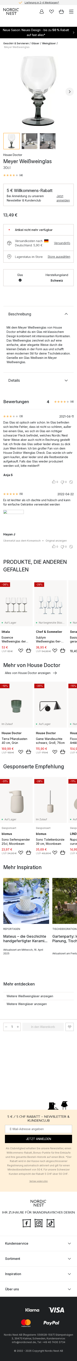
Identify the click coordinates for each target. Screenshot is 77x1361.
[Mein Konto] (42, 11)
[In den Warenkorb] (28, 650)
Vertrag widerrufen (38, 1181)
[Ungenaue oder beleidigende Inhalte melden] (71, 482)
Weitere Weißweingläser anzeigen (30, 996)
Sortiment (12, 1259)
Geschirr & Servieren (16, 43)
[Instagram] (39, 1223)
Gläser (35, 43)
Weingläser (49, 43)
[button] (13, 175)
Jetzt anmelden (63, 198)
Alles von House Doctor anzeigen (28, 673)
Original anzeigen (56, 540)
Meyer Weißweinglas (17, 47)
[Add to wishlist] (20, 650)
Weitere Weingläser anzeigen (27, 1004)
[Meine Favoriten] (51, 11)
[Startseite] (11, 11)
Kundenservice (16, 1243)
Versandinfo (62, 243)
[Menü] (71, 11)
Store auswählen (59, 256)
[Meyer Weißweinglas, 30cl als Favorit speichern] (70, 1027)
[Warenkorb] (61, 11)
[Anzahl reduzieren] (6, 1027)
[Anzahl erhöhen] (18, 1027)
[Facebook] (27, 1223)
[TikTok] (50, 1223)
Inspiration (13, 1274)
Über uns (12, 1289)
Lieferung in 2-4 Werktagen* (42, 2)
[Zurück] (7, 92)
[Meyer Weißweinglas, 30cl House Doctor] (38, 91)
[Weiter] (70, 92)
